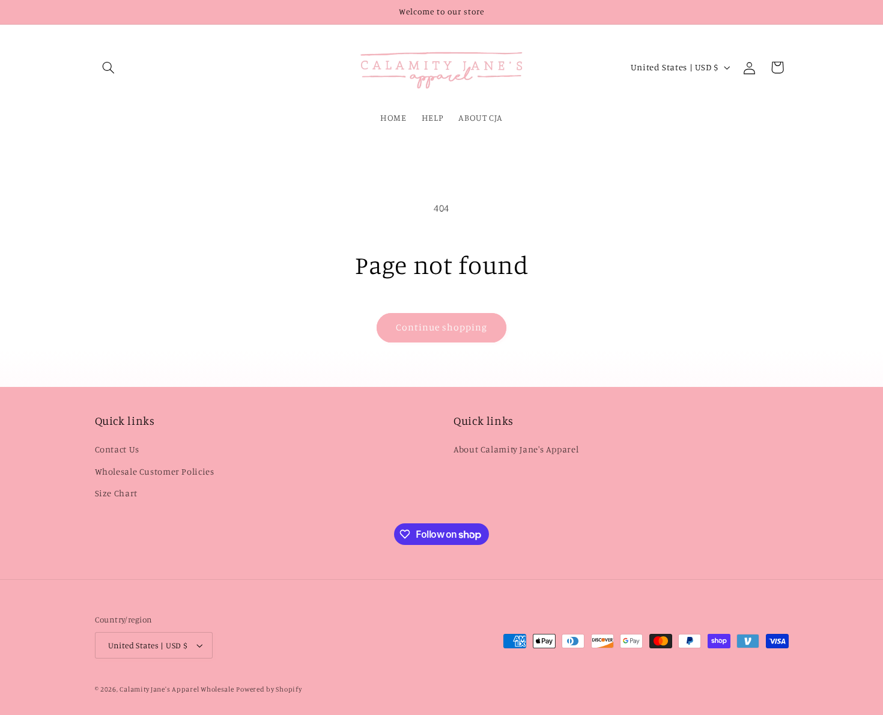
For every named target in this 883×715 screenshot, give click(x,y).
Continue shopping (442, 327)
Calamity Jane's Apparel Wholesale (177, 689)
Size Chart (116, 493)
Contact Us (117, 450)
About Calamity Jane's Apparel (516, 450)
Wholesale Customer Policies (154, 471)
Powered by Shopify (269, 689)
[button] (109, 67)
